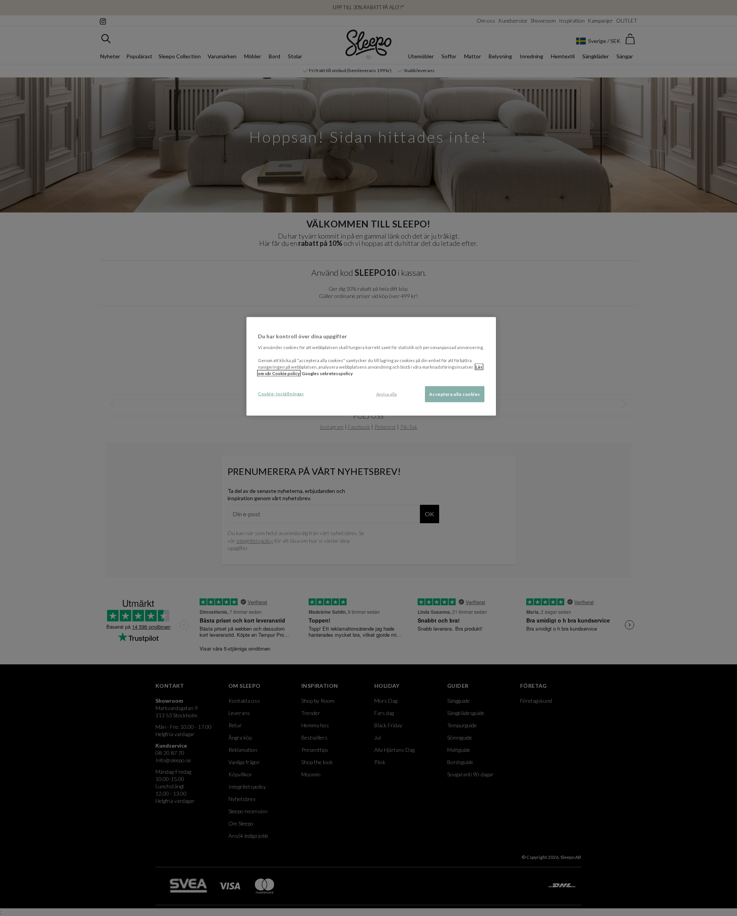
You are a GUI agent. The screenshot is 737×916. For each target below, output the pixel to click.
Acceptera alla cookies (454, 394)
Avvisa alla (386, 394)
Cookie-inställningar (281, 393)
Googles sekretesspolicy (327, 373)
